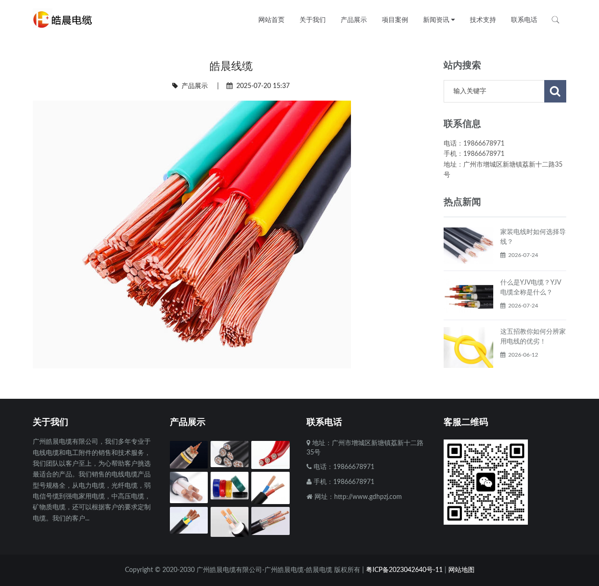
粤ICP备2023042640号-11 (404, 570)
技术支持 (483, 19)
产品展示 (195, 86)
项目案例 (395, 19)
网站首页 (271, 19)
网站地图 (461, 570)
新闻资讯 (437, 19)
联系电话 (524, 19)
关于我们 (313, 19)
